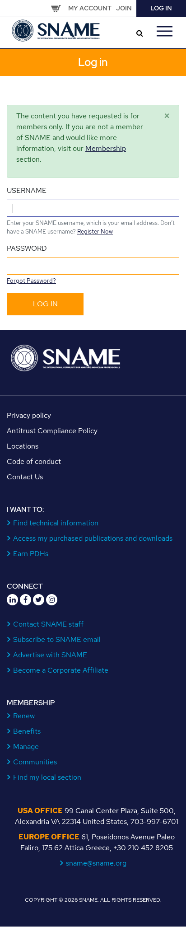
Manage (26, 746)
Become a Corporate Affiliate (61, 670)
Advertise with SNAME (50, 655)
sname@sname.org (96, 863)
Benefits (27, 731)
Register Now (95, 231)
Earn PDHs (31, 553)
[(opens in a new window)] (12, 599)
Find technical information (56, 523)
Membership (105, 148)
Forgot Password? (31, 281)
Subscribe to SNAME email (57, 639)
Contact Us (25, 477)
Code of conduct (34, 461)
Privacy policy (29, 415)
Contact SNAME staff (49, 624)
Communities (35, 762)
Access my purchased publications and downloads (93, 538)
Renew (24, 716)
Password (27, 248)
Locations (22, 446)
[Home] (56, 29)
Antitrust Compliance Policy (52, 430)
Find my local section (47, 777)
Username (26, 190)
